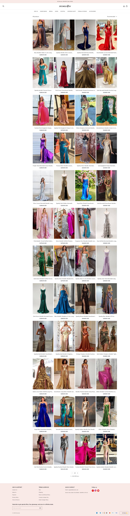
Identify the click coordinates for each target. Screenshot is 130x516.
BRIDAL (51, 11)
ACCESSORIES (92, 11)
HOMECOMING (43, 11)
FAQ (40, 489)
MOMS (56, 11)
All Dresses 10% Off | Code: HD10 (65, 1)
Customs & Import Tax (43, 497)
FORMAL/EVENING (82, 11)
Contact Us (14, 489)
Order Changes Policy (43, 499)
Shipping (41, 492)
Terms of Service (15, 499)
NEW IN (36, 11)
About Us (14, 492)
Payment (14, 494)
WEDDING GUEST (71, 11)
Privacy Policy (15, 497)
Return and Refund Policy (44, 494)
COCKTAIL (62, 11)
